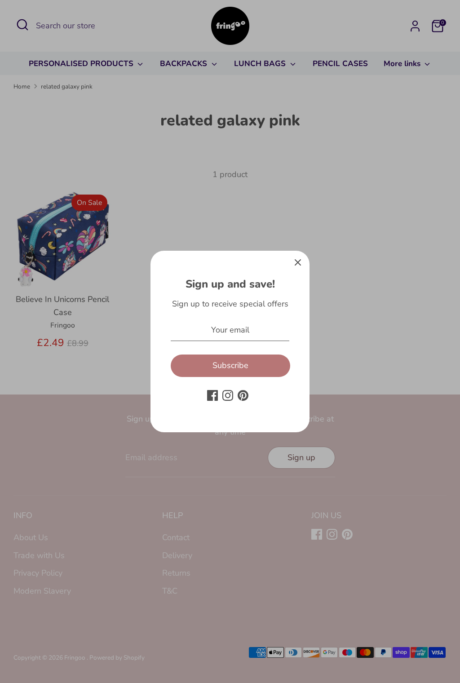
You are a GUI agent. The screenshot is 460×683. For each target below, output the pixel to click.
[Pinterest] (243, 395)
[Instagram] (227, 395)
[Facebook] (212, 395)
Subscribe (230, 365)
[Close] (298, 262)
